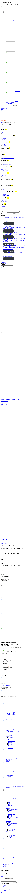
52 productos (3, 200)
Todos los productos (10, 102)
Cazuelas (10, 744)
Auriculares (10, 803)
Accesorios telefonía (12, 823)
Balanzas (10, 739)
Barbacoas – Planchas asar (13, 731)
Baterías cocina (11, 741)
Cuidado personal (19, 60)
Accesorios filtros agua (13, 737)
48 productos (3, 163)
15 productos (3, 206)
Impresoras (10, 812)
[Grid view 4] (4, 264)
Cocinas (10, 735)
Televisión (8, 826)
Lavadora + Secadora (10, 759)
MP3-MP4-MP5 (11, 805)
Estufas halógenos (9, 719)
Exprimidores (11, 746)
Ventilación (17, 91)
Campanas (10, 732)
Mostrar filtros (3, 262)
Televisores (10, 830)
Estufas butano (9, 718)
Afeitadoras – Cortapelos (11, 772)
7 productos (3, 150)
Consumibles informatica (13, 811)
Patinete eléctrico (9, 837)
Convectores (8, 715)
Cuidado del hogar (7, 889)
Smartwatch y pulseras (13, 817)
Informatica (8, 808)
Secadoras (8, 761)
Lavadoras (8, 760)
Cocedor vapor (11, 734)
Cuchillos (10, 745)
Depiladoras (8, 776)
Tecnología (17, 81)
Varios (7, 831)
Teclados (10, 819)
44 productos (3, 188)
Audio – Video (9, 800)
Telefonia (8, 822)
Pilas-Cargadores (11, 814)
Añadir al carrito (9, 223)
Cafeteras (10, 743)
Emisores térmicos (9, 716)
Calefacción (17, 30)
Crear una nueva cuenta (5, 880)
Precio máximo (22, 211)
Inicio (2, 122)
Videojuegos (10, 836)
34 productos (3, 169)
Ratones (10, 816)
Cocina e (7, 736)
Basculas (7, 774)
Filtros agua (10, 748)
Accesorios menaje (12, 738)
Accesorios (10, 801)
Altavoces (10, 802)
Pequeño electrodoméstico (20, 71)
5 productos (3, 156)
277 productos (3, 132)
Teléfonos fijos (11, 824)
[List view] (1, 264)
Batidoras (10, 742)
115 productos (3, 138)
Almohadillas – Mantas (10, 714)
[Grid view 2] (2, 264)
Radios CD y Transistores (13, 807)
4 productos (3, 144)
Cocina (16, 40)
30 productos (3, 181)
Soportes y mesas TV (12, 829)
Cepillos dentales (9, 775)
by (18, 696)
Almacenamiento (11, 810)
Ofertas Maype (9, 103)
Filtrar (14, 213)
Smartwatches (8, 821)
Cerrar (2, 697)
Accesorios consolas (12, 834)
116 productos (3, 194)
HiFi (9, 804)
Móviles (10, 825)
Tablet (9, 818)
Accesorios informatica (13, 809)
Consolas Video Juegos (13, 835)
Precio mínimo (4, 211)
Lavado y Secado (19, 50)
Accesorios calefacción (10, 713)
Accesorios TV (11, 828)
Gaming (7, 832)
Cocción (7, 730)
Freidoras (8, 787)
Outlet (16, 101)
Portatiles (10, 815)
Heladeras (8, 788)
